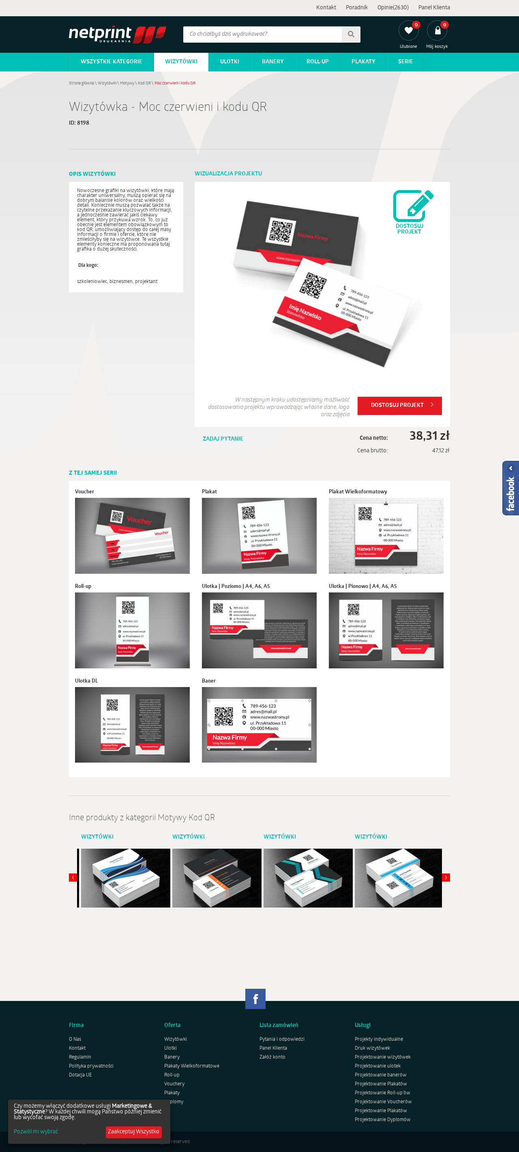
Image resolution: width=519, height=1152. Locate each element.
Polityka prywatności (91, 1066)
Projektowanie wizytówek (383, 1057)
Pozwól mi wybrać (36, 1132)
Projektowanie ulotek (378, 1066)
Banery (273, 62)
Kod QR (144, 83)
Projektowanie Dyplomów (383, 1119)
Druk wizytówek (372, 1048)
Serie (405, 62)
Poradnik (357, 8)
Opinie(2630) (393, 8)
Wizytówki (181, 62)
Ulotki (229, 62)
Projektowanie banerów (381, 1075)
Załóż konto (272, 1057)
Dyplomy (173, 1102)
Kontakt (326, 8)
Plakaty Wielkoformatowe (191, 1066)
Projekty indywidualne (379, 1039)
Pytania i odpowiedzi (282, 1039)
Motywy (127, 83)
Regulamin (80, 1057)
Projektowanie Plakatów (381, 1084)
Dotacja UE (80, 1075)
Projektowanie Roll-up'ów (382, 1093)
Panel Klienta (434, 8)
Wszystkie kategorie (111, 62)
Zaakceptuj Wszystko (133, 1132)
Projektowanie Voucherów (383, 1102)
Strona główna (81, 83)
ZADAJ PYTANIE (223, 439)
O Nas (75, 1039)
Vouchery (174, 1084)
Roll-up (318, 62)
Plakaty (363, 62)
